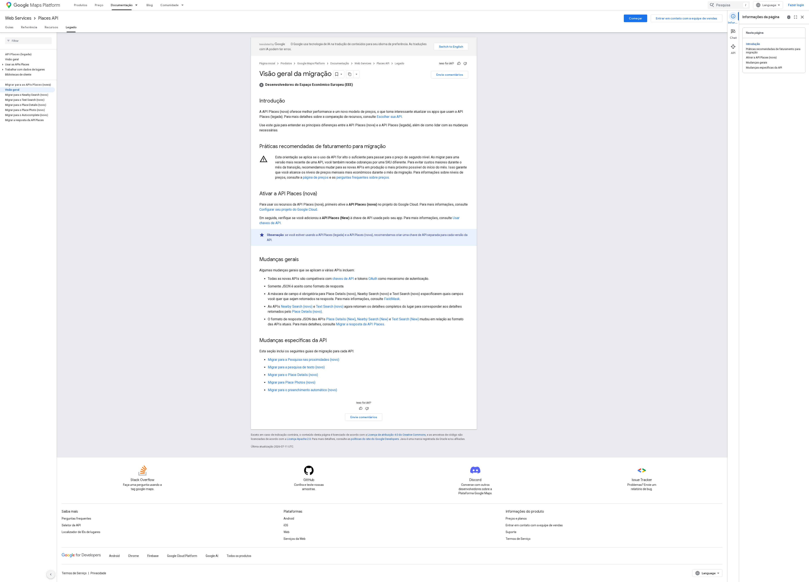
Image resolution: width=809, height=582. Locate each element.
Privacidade (98, 573)
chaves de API (343, 279)
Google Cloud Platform (182, 556)
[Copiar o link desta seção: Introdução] (289, 101)
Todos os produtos (239, 556)
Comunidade (169, 5)
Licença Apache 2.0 (299, 439)
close (802, 17)
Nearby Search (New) (372, 319)
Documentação (122, 5)
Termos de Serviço (518, 538)
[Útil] (459, 63)
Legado (71, 27)
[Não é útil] (465, 63)
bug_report (788, 17)
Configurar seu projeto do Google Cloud (288, 209)
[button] (27, 64)
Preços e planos (516, 518)
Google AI (212, 556)
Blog (149, 5)
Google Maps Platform (311, 63)
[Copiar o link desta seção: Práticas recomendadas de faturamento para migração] (390, 146)
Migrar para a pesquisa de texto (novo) (296, 367)
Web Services (18, 18)
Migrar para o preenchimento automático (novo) (302, 390)
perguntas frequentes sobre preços (362, 177)
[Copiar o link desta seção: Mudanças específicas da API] (331, 340)
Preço (99, 5)
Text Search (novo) (329, 306)
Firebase (153, 556)
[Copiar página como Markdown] (350, 74)
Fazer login (796, 5)
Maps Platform (45, 5)
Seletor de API (71, 525)
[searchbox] (28, 40)
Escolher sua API (389, 117)
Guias (9, 27)
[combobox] (729, 5)
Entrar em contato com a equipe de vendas (686, 18)
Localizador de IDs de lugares (81, 532)
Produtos (80, 5)
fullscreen (795, 17)
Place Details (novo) (307, 312)
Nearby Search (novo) (296, 306)
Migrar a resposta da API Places (360, 324)
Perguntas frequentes (76, 518)
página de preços (315, 177)
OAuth (372, 279)
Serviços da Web (294, 538)
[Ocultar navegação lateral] (51, 574)
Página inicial (267, 63)
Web (286, 532)
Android (289, 518)
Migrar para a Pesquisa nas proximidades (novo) (303, 360)
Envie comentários (449, 75)
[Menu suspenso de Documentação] (138, 5)
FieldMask (392, 299)
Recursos (51, 27)
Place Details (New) (341, 319)
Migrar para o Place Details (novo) (293, 375)
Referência (29, 27)
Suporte (511, 532)
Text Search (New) (405, 319)
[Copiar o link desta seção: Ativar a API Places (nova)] (321, 194)
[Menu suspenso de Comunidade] (184, 5)
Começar (635, 18)
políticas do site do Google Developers (375, 439)
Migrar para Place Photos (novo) (291, 382)
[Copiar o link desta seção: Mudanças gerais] (303, 259)
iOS (286, 525)
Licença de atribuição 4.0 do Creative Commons (397, 434)
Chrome (133, 556)
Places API (48, 18)
